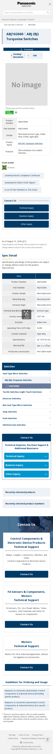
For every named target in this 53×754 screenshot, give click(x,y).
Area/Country (28, 742)
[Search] (47, 12)
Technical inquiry (26, 208)
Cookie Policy (13, 738)
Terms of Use (24, 735)
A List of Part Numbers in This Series (21, 189)
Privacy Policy (37, 735)
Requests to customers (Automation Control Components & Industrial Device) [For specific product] (25, 705)
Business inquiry (26, 216)
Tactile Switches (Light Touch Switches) (22, 392)
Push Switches (10, 418)
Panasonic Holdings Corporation (34, 738)
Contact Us (26, 574)
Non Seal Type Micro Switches (17, 405)
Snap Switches (10, 411)
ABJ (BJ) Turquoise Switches (30, 143)
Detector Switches (12, 398)
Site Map (12, 735)
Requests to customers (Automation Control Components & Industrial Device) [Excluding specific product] (25, 693)
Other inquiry (26, 224)
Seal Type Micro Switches (13, 25)
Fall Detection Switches (14, 425)
